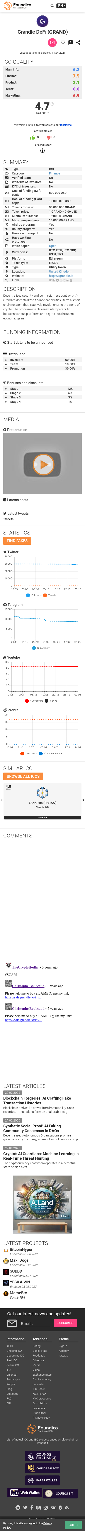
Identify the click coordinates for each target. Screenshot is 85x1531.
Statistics (12, 1393)
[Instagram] (64, 280)
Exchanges (13, 1379)
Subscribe (65, 1323)
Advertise (38, 1360)
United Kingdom (60, 271)
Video (36, 1369)
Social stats (40, 1350)
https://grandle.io (61, 276)
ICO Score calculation (39, 1389)
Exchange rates (42, 1374)
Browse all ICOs (23, 776)
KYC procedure (42, 1398)
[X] (50, 280)
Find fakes (17, 540)
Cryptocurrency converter (42, 1380)
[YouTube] (71, 280)
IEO (9, 1369)
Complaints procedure (40, 1404)
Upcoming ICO (15, 1355)
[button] (76, 6)
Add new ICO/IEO (64, 1351)
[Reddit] (61, 280)
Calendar (12, 1374)
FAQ (9, 1398)
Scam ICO (13, 1365)
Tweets (8, 519)
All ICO (11, 1346)
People (11, 1384)
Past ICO (12, 1360)
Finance (54, 173)
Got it (73, 1525)
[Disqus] (42, 898)
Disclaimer (66, 125)
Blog (9, 1389)
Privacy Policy (41, 1417)
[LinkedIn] (67, 280)
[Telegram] (57, 280)
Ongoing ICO (14, 1350)
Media (36, 1365)
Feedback (39, 1355)
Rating (37, 1346)
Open (52, 246)
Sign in (63, 1346)
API (9, 1403)
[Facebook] (54, 280)
